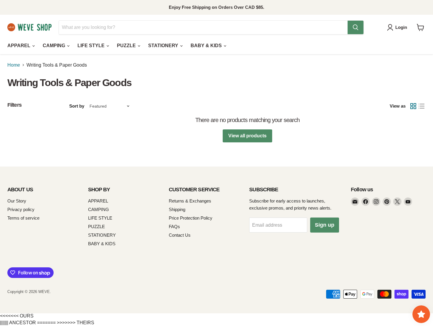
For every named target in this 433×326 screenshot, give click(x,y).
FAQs (174, 226)
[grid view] (413, 106)
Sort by (76, 105)
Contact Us (180, 235)
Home (13, 64)
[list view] (421, 106)
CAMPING (54, 45)
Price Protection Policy (190, 217)
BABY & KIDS (207, 45)
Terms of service (23, 217)
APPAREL (19, 45)
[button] (398, 27)
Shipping (177, 209)
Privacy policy (20, 209)
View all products (247, 135)
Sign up (324, 225)
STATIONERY (163, 45)
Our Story (16, 200)
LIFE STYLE (91, 45)
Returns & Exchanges (190, 200)
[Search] (355, 27)
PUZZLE (127, 45)
